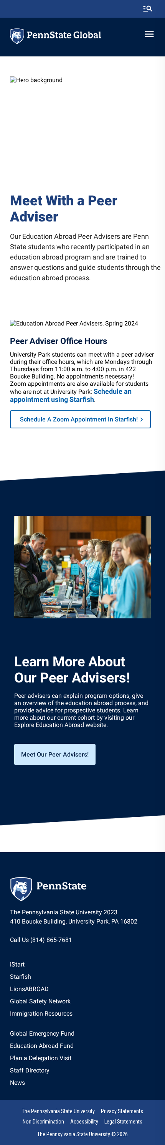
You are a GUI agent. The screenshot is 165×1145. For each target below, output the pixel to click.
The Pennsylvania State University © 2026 (82, 1134)
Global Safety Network (40, 1001)
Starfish (20, 976)
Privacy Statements (122, 1111)
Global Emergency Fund (42, 1033)
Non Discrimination (43, 1122)
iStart (17, 964)
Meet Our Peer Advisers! (55, 754)
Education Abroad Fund (42, 1045)
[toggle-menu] (149, 34)
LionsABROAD (29, 989)
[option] (41, 964)
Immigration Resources (41, 1013)
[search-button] (147, 9)
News (17, 1082)
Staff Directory (30, 1070)
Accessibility (84, 1122)
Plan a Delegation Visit (40, 1058)
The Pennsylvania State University (58, 1111)
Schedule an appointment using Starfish (71, 395)
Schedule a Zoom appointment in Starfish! (79, 419)
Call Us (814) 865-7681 (41, 939)
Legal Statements (123, 1122)
